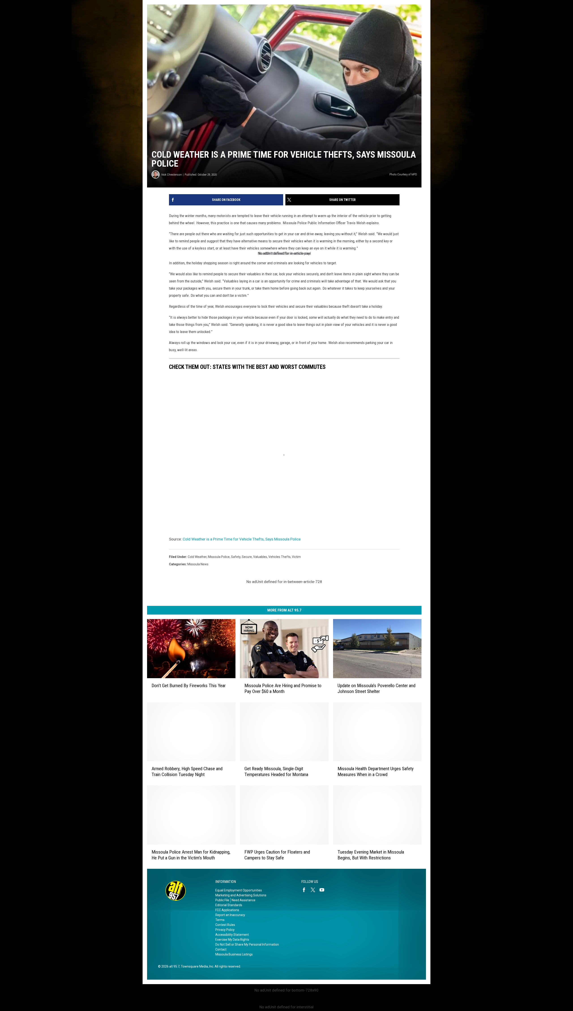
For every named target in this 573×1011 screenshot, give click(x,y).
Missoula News (197, 564)
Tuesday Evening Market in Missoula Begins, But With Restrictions (371, 854)
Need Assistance (243, 900)
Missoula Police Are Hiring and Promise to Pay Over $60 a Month (282, 688)
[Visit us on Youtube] (323, 890)
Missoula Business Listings (234, 954)
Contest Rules (225, 925)
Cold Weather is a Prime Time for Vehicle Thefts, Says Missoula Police (242, 539)
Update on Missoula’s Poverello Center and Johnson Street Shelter (376, 688)
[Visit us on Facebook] (305, 890)
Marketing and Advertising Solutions (240, 895)
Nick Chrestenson (171, 174)
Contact (221, 949)
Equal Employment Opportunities (238, 890)
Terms (219, 920)
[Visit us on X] (314, 890)
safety (235, 557)
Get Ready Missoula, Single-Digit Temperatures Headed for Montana (276, 771)
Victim (296, 557)
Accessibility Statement (232, 934)
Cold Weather (197, 557)
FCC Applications (227, 910)
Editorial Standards (228, 905)
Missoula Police (219, 557)
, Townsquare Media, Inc (196, 966)
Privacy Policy (225, 929)
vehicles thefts (279, 557)
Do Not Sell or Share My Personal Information (247, 944)
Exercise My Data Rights (232, 939)
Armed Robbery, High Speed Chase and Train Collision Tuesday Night (187, 771)
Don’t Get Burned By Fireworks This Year (189, 685)
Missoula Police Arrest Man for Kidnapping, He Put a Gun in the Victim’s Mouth (191, 854)
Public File (222, 900)
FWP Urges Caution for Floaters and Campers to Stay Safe (277, 854)
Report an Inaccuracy (230, 915)
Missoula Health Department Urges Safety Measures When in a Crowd (376, 771)
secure (247, 557)
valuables (260, 557)
